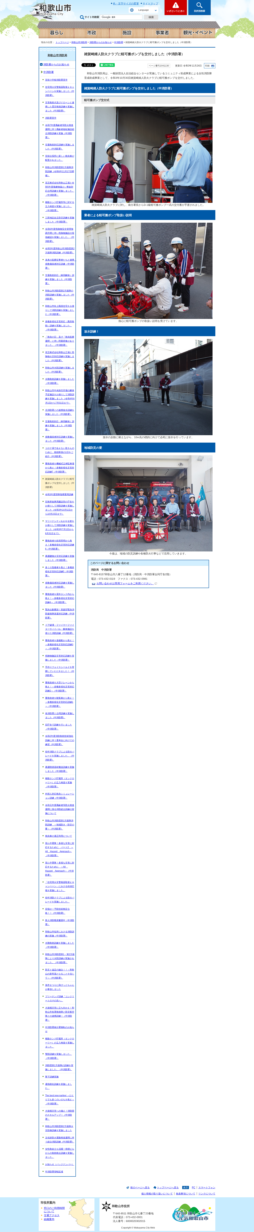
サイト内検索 (92, 17)
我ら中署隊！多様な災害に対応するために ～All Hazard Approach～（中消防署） (59, 868)
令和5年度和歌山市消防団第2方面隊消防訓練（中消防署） (60, 250)
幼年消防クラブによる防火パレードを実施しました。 (59, 899)
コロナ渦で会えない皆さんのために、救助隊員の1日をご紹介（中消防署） (59, 452)
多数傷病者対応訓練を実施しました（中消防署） (59, 439)
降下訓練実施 (52, 1076)
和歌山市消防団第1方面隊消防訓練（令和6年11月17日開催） (59, 171)
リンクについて (206, 1193)
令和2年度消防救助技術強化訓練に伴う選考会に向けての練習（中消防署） (59, 740)
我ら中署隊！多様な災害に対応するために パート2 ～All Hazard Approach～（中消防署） (59, 849)
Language (143, 10)
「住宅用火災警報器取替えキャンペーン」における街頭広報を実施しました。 (59, 886)
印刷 (207, 65)
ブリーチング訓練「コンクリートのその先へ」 (59, 998)
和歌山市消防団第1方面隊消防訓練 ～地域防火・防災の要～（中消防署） (59, 824)
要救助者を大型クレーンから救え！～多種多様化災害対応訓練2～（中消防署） (59, 686)
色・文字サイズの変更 (126, 3)
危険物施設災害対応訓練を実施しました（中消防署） (59, 658)
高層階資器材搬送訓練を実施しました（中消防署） (59, 769)
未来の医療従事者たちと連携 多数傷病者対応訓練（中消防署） (60, 264)
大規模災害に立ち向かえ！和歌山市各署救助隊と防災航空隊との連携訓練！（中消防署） (59, 1014)
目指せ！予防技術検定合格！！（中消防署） (57, 911)
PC (193, 1187)
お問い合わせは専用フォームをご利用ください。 (125, 583)
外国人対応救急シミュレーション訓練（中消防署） (59, 796)
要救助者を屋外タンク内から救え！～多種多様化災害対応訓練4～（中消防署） (59, 598)
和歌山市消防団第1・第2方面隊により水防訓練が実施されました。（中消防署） (60, 958)
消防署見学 (50, 118)
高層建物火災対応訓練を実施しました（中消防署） (59, 558)
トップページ (62, 42)
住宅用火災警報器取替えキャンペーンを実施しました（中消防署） (59, 91)
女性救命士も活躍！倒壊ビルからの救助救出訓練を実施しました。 (59, 1153)
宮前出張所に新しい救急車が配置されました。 (59, 158)
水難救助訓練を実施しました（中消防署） (59, 381)
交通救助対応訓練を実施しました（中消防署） (59, 146)
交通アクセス (52, 1215)
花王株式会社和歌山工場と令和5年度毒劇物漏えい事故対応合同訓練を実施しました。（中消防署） (59, 188)
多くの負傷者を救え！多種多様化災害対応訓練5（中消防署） (59, 571)
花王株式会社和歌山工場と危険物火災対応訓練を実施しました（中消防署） (59, 356)
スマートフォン (206, 1187)
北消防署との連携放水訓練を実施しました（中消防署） (59, 412)
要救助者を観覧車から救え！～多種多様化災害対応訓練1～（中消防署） (59, 702)
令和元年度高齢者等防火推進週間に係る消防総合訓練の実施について (59, 809)
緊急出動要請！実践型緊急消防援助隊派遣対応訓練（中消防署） (59, 613)
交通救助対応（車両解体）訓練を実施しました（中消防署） (59, 279)
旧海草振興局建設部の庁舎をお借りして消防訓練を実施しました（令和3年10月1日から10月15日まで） (59, 507)
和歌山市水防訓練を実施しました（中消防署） (59, 369)
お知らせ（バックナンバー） (59, 1164)
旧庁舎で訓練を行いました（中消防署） (58, 726)
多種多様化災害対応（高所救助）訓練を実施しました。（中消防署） (59, 325)
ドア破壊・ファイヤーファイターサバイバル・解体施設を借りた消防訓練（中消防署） (59, 629)
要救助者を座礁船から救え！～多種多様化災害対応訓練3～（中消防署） (59, 644)
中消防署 (118, 42)
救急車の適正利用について (58, 836)
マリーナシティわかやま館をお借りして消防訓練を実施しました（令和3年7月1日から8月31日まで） (59, 527)
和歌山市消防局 (79, 42)
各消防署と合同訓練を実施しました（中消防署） (59, 715)
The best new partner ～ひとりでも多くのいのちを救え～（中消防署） (59, 1099)
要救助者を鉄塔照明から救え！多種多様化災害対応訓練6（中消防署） (59, 544)
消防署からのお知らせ (100, 42)
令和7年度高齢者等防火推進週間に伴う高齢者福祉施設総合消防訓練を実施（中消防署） (59, 131)
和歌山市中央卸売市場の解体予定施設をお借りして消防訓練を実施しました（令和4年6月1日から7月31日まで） (60, 396)
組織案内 (49, 1219)
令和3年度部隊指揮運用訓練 (59, 494)
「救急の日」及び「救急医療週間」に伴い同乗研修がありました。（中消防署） (59, 341)
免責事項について (185, 1193)
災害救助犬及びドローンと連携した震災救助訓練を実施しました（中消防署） (59, 106)
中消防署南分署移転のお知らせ (59, 1029)
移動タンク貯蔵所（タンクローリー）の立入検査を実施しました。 (59, 1042)
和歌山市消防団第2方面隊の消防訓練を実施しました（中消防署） (59, 294)
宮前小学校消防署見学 (56, 80)
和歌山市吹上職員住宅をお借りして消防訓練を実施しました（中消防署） (59, 310)
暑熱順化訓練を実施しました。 (58, 1086)
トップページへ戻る (168, 1187)
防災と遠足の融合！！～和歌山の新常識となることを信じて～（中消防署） (59, 973)
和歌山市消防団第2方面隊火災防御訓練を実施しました (59, 1128)
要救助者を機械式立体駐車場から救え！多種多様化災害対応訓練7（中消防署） (59, 467)
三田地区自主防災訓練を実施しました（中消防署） (59, 219)
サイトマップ (150, 3)
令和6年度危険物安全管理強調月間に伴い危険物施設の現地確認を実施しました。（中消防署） (59, 235)
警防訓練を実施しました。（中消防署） (58, 1056)
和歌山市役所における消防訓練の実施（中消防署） (59, 933)
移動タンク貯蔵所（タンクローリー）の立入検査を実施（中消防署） (59, 782)
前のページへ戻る (140, 1187)
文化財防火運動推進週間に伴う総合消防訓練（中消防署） (59, 1139)
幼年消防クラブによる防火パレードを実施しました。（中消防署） (59, 755)
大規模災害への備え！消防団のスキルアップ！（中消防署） (59, 1115)
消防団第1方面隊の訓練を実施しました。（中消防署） (59, 1067)
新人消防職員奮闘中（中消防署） (59, 922)
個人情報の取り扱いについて (157, 1193)
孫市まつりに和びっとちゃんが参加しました (59, 987)
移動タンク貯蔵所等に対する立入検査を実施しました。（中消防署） (59, 206)
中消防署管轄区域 (54, 1171)
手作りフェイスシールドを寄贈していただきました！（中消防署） (59, 671)
